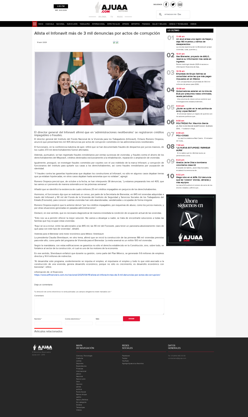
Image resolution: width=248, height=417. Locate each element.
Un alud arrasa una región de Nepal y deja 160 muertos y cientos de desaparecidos (194, 42)
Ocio (78, 382)
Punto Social (81, 392)
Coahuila (49, 24)
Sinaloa (79, 405)
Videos (193, 24)
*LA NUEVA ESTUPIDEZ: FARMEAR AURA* (193, 149)
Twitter (124, 358)
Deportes (135, 24)
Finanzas (146, 24)
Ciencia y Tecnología (178, 24)
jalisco (78, 374)
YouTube (125, 361)
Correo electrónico (73, 319)
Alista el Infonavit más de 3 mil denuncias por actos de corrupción (97, 33)
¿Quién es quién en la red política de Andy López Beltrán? (194, 110)
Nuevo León (72, 24)
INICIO (40, 24)
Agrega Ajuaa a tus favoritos (133, 363)
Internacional (98, 24)
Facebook (126, 356)
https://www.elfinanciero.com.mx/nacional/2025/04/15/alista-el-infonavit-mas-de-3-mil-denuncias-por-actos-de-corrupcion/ (97, 275)
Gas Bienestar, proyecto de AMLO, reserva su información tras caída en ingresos (193, 59)
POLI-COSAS (182, 135)
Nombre (38, 319)
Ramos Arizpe (81, 394)
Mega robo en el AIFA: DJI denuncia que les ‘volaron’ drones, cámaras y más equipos (193, 180)
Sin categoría (81, 402)
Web (97, 319)
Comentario (39, 296)
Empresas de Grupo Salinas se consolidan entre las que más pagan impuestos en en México (194, 76)
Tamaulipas (85, 24)
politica (79, 389)
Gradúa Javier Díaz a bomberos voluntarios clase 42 (191, 164)
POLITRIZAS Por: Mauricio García (192, 123)
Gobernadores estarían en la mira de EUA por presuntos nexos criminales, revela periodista (194, 94)
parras (78, 387)
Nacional (60, 24)
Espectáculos (113, 24)
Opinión (125, 24)
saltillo (78, 397)
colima (78, 361)
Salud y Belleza (159, 24)
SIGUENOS (157, 4)
